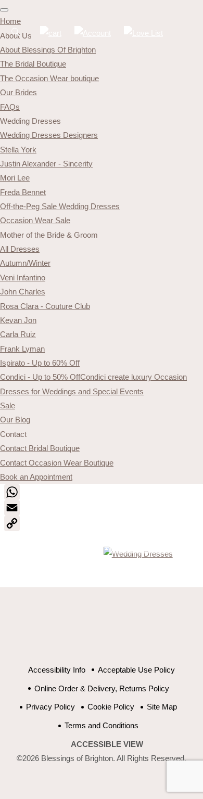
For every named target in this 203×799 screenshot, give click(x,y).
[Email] (101, 508)
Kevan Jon (18, 320)
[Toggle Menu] (4, 9)
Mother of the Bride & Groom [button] (49, 234)
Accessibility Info (56, 669)
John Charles (22, 291)
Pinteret (118, 631)
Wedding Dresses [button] (30, 121)
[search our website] (15, 37)
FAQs (10, 106)
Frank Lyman (22, 348)
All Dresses (20, 248)
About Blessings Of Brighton (48, 49)
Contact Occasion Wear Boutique (56, 462)
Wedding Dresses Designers (49, 135)
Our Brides (18, 92)
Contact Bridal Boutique (40, 448)
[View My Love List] (143, 33)
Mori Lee (15, 177)
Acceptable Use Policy (136, 669)
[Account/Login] (92, 33)
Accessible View (107, 744)
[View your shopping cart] (50, 33)
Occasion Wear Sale (35, 220)
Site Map (162, 706)
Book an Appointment (36, 476)
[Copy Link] (101, 523)
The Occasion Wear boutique (49, 78)
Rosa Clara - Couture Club (45, 306)
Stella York (18, 149)
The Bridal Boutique (33, 63)
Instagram (144, 631)
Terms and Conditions (101, 725)
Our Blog (15, 419)
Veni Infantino (22, 277)
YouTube (92, 631)
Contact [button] (13, 434)
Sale (7, 405)
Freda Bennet (23, 192)
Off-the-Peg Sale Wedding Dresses (60, 206)
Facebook (66, 631)
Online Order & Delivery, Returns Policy (101, 688)
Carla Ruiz (18, 334)
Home (10, 21)
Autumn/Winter (25, 263)
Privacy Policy (50, 706)
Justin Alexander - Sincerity (46, 163)
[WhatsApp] (101, 492)
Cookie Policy (110, 706)
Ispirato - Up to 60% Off (40, 362)
